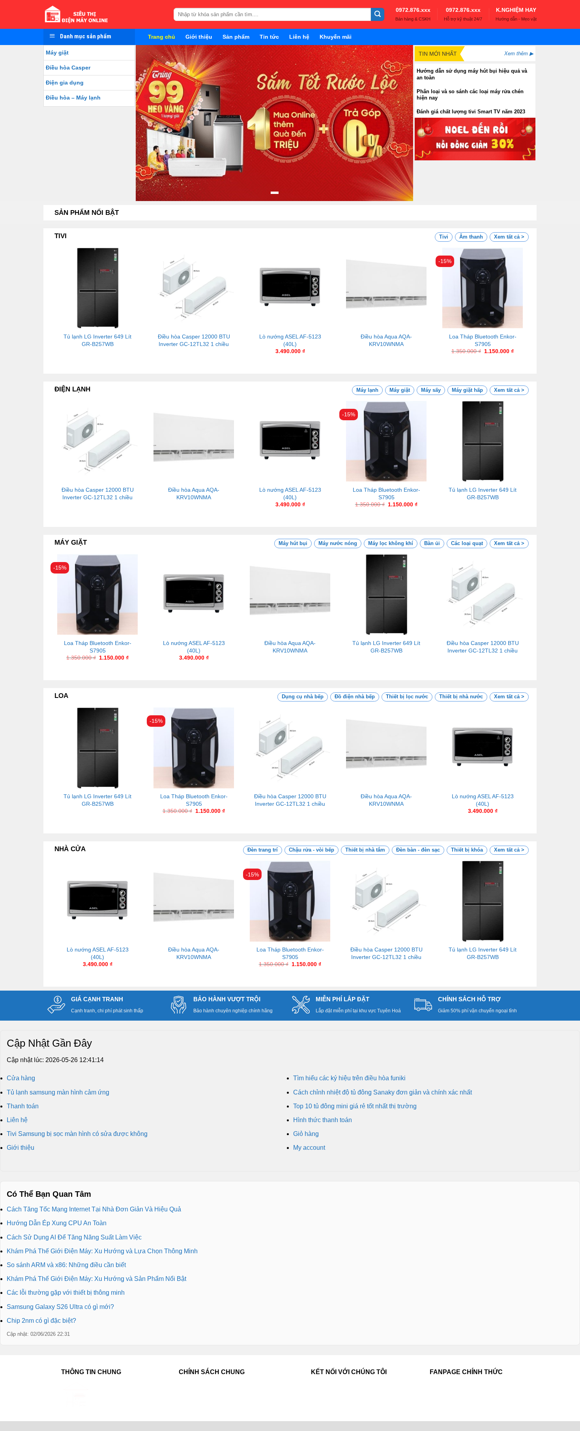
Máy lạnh (367, 390)
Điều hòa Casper (68, 67)
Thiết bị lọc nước (407, 697)
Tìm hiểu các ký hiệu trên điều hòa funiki (349, 1078)
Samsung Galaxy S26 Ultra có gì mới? (60, 1306)
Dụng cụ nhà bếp (303, 697)
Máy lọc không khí (390, 543)
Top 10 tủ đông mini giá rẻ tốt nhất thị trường (355, 1106)
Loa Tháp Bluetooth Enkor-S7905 (482, 340)
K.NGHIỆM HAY (516, 10)
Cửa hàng (21, 1078)
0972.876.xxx (413, 10)
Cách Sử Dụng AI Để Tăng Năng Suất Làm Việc (74, 1237)
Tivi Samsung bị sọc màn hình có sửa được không (77, 1133)
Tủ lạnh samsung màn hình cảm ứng (58, 1092)
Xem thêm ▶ (518, 53)
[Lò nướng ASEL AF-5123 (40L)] (290, 288)
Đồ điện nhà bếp (355, 697)
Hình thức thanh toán (322, 1120)
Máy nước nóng (337, 543)
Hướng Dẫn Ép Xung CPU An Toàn (57, 1223)
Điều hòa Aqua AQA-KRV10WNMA (386, 340)
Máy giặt (57, 52)
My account (309, 1147)
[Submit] (377, 14)
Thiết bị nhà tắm (365, 850)
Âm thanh (471, 237)
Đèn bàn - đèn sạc (418, 850)
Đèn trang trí (262, 850)
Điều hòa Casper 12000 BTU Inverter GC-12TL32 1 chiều (194, 340)
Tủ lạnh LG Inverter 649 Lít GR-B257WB (97, 340)
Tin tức (269, 37)
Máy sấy (431, 390)
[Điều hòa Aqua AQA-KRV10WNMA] (386, 288)
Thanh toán (23, 1106)
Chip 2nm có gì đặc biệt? (41, 1320)
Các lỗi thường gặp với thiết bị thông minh (66, 1292)
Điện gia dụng (65, 82)
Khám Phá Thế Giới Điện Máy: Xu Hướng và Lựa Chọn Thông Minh (102, 1251)
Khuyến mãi (336, 37)
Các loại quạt (467, 543)
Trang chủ (161, 37)
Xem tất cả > (509, 237)
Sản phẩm (236, 37)
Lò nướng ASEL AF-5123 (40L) (290, 340)
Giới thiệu (198, 37)
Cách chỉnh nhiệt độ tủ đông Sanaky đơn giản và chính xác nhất (382, 1092)
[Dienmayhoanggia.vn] (102, 14)
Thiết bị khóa (467, 850)
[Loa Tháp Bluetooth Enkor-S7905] (482, 288)
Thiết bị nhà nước (461, 697)
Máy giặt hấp (467, 390)
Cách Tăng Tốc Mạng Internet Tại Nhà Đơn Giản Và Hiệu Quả (94, 1209)
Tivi (443, 237)
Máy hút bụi (293, 543)
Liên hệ (299, 37)
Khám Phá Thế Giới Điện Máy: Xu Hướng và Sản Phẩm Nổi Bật (96, 1278)
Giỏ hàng (306, 1133)
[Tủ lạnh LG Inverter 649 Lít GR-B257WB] (97, 288)
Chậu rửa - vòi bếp (311, 850)
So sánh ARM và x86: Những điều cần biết (66, 1265)
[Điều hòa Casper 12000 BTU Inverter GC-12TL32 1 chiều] (193, 288)
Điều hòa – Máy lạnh (73, 97)
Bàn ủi (432, 543)
